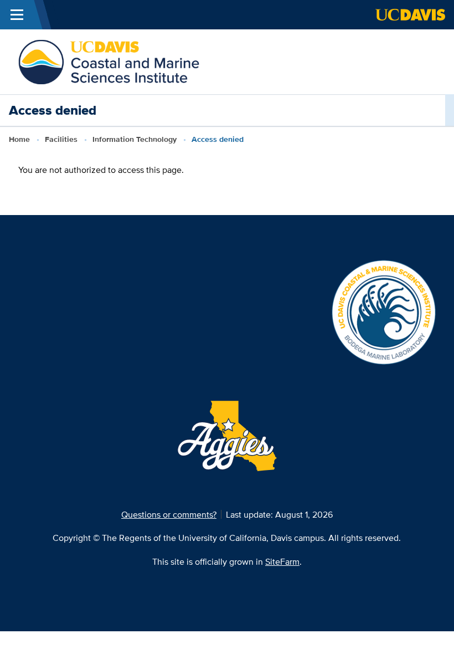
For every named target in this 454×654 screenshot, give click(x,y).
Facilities (61, 139)
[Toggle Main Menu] (17, 14)
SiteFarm (282, 561)
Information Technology (134, 139)
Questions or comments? (168, 514)
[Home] (109, 61)
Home (19, 139)
